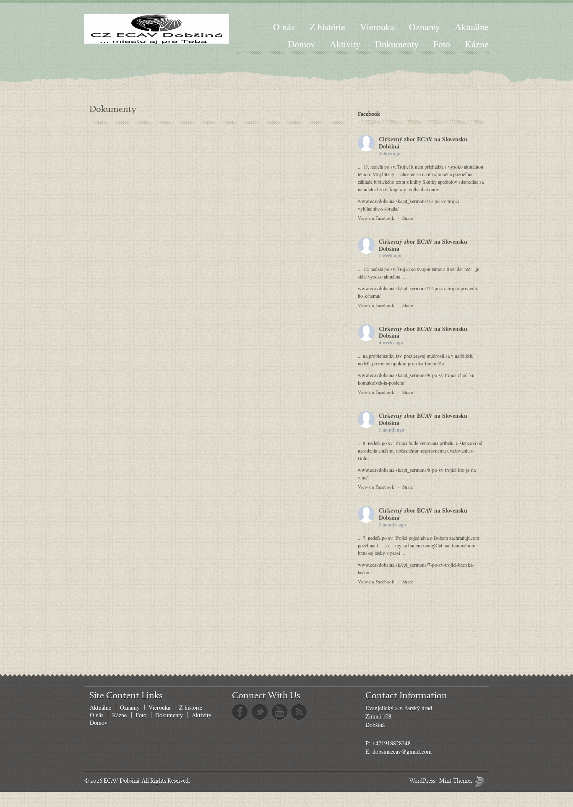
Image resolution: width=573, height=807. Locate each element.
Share (407, 218)
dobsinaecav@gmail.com (402, 751)
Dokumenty (397, 44)
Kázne (477, 44)
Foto (441, 44)
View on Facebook (376, 218)
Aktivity (345, 44)
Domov (301, 44)
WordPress (422, 781)
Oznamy (424, 27)
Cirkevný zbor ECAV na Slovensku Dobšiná (423, 143)
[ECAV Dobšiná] (156, 29)
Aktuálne (472, 27)
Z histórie (327, 27)
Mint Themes (481, 781)
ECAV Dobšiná (121, 781)
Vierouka (377, 27)
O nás (284, 27)
